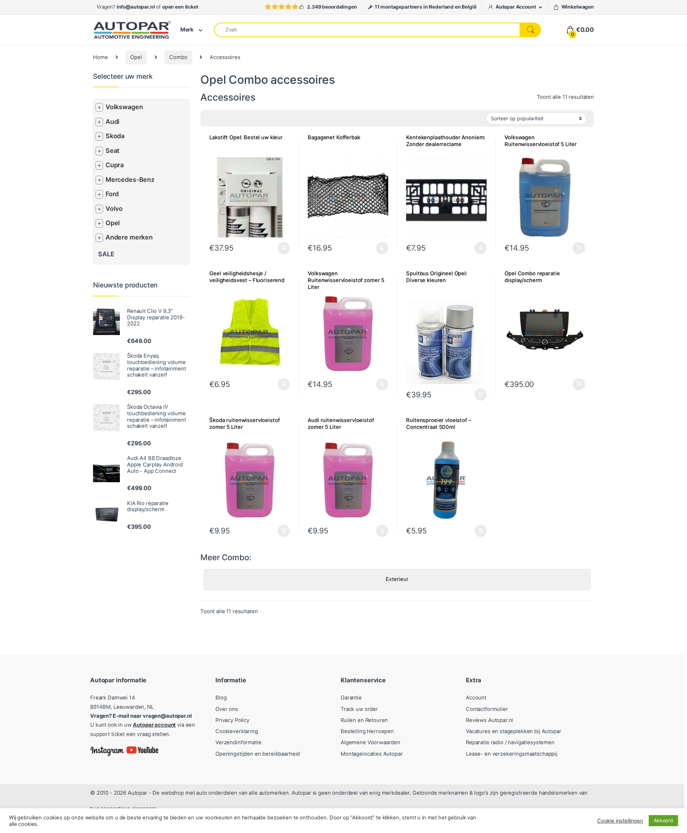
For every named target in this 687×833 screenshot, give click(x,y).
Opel (136, 57)
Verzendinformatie (238, 742)
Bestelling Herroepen (367, 731)
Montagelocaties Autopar (372, 754)
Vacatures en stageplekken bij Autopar (513, 731)
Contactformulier (487, 709)
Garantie (351, 697)
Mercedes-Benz (130, 179)
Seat (113, 150)
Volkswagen (124, 107)
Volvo (114, 208)
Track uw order (359, 709)
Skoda (115, 136)
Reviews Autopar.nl (489, 720)
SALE (106, 254)
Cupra (115, 165)
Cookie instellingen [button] (620, 821)
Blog (220, 697)
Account (476, 697)
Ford (112, 194)
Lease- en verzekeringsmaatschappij (511, 754)
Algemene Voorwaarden (370, 742)
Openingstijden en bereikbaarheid (257, 754)
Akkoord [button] (663, 820)
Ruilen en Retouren (364, 720)
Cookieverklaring (236, 731)
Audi (113, 121)
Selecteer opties (279, 248)
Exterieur (397, 579)
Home (100, 57)
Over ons (226, 709)
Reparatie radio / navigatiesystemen (510, 742)
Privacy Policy (232, 720)
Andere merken (129, 237)
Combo (178, 57)
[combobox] (367, 30)
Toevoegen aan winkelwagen (471, 248)
